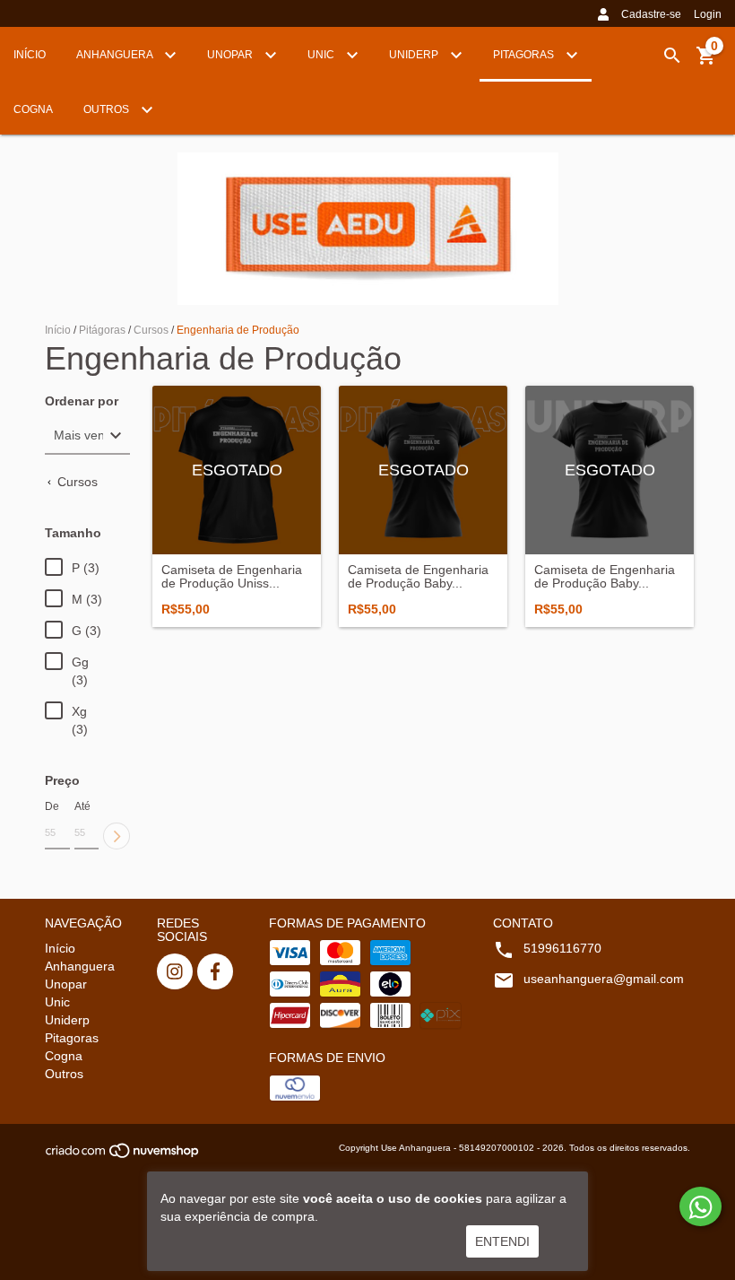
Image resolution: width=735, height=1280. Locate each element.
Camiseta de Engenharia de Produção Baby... (418, 576)
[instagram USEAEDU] (175, 971)
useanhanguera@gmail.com (603, 978)
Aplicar (116, 836)
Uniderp (415, 54)
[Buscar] (672, 55)
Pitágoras (102, 330)
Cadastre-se (651, 14)
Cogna (33, 109)
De (52, 806)
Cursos (151, 330)
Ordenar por (81, 401)
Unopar (231, 54)
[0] (706, 62)
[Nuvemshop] (123, 1156)
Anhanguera (115, 54)
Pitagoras (525, 54)
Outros (107, 109)
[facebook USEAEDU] (215, 971)
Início (29, 54)
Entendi (502, 1241)
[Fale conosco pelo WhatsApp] (700, 1206)
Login (708, 14)
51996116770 (562, 948)
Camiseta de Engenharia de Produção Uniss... (231, 576)
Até (82, 806)
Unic (322, 54)
